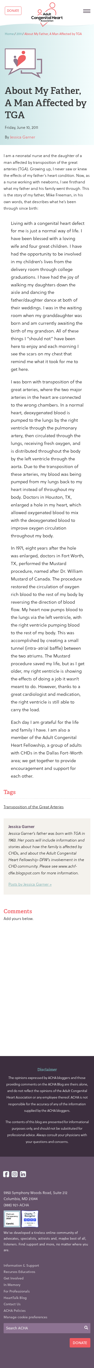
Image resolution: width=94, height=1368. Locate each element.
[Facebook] (6, 1174)
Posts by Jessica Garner (28, 884)
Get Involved (14, 1278)
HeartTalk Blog (15, 1297)
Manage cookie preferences (25, 1317)
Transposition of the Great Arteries (34, 806)
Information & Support (21, 1265)
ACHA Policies (15, 1310)
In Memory (12, 1284)
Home (9, 33)
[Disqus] (47, 986)
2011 (19, 33)
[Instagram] (15, 1174)
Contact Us (12, 1303)
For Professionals (17, 1291)
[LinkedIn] (23, 1174)
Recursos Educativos (19, 1271)
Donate (13, 10)
